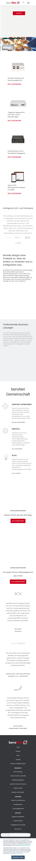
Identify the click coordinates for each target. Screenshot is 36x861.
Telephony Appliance (18, 780)
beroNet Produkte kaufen (18, 763)
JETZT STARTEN (16, 473)
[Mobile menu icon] (28, 3)
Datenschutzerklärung (24, 845)
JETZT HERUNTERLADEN (18, 581)
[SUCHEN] (23, 3)
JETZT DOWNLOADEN (18, 521)
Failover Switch (18, 788)
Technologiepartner (18, 808)
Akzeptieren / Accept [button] (18, 857)
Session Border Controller (18, 776)
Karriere (18, 751)
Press (18, 755)
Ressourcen (18, 829)
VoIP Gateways (18, 772)
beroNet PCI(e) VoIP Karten (18, 784)
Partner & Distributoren (18, 800)
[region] (18, 28)
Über (18, 747)
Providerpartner (18, 804)
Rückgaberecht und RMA (18, 825)
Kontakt (18, 759)
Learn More (19, 13)
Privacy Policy (19, 853)
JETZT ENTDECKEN (14, 84)
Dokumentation (18, 821)
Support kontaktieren (18, 816)
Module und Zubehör (18, 792)
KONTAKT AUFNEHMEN (18, 422)
